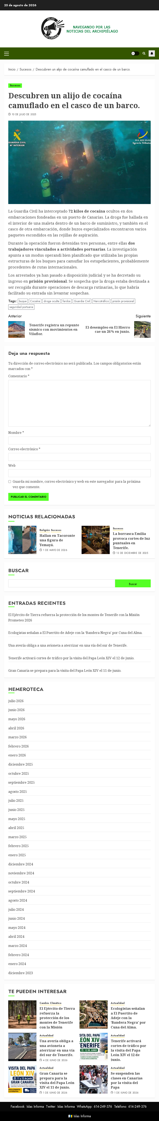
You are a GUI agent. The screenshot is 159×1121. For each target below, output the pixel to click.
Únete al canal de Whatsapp (152, 53)
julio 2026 (16, 701)
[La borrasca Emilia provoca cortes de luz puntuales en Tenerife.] (96, 540)
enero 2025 (17, 855)
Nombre (16, 432)
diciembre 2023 (20, 973)
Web (12, 465)
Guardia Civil (82, 301)
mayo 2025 (16, 819)
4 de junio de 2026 (55, 1060)
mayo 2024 (16, 927)
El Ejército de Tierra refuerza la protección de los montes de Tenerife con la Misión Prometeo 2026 (57, 1020)
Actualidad (118, 1003)
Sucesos (15, 85)
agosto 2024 (17, 900)
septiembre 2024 (21, 891)
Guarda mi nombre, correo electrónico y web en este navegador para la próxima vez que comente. (76, 484)
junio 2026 (16, 710)
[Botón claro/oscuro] (135, 53)
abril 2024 (16, 936)
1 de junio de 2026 (55, 1093)
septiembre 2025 (21, 782)
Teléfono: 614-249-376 (130, 1106)
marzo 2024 (17, 945)
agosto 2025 (17, 791)
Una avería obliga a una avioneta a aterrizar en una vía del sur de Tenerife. (67, 645)
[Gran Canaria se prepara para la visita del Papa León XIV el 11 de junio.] (22, 1079)
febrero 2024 (18, 955)
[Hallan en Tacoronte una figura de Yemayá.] (22, 540)
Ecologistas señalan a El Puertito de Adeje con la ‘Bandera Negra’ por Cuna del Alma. (75, 632)
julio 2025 (16, 800)
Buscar (18, 570)
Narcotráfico (101, 301)
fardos (66, 301)
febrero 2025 (18, 846)
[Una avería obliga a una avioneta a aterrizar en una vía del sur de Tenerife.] (22, 1047)
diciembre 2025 (20, 764)
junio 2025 (16, 809)
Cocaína (35, 301)
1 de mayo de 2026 (55, 550)
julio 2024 (16, 909)
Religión (45, 530)
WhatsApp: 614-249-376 (94, 1106)
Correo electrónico (24, 449)
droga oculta (51, 301)
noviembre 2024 (21, 873)
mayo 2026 (16, 719)
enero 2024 (17, 963)
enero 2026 (17, 755)
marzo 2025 (17, 837)
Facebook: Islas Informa (27, 1106)
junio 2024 (16, 918)
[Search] (144, 53)
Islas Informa (82, 1116)
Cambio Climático (50, 1003)
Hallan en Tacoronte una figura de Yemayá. (57, 540)
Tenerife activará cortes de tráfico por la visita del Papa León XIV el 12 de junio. (71, 658)
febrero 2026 (18, 746)
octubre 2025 (18, 773)
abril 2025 (16, 827)
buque (22, 301)
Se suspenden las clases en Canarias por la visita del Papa (126, 1080)
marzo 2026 (17, 737)
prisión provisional (123, 301)
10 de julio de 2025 (24, 114)
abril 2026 (16, 728)
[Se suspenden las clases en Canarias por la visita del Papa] (94, 1079)
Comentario (18, 376)
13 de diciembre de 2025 (132, 553)
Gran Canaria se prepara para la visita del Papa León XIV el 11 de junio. (64, 670)
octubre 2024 (18, 882)
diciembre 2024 (20, 864)
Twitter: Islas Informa (60, 1106)
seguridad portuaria (21, 307)
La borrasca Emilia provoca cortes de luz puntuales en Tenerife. (131, 540)
